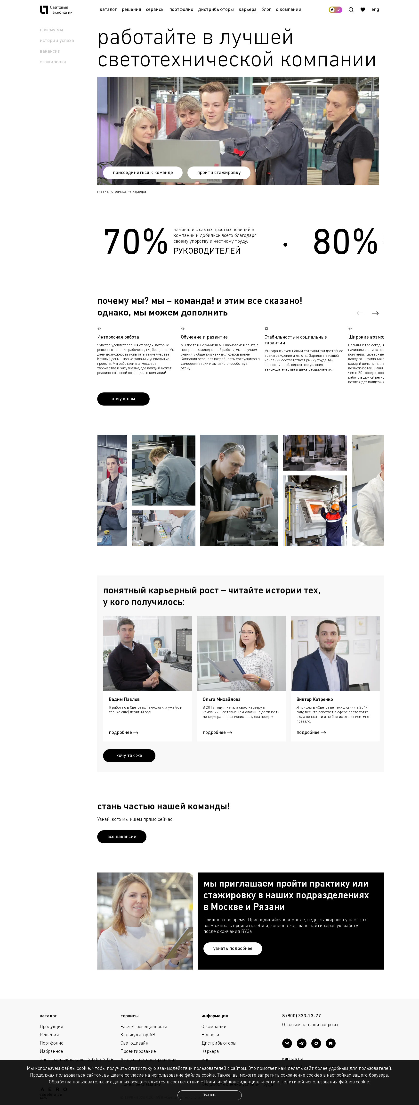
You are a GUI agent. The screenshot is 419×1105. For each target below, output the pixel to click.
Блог (266, 9)
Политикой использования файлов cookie (325, 1082)
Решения (131, 9)
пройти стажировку (219, 172)
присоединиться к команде (143, 172)
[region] (288, 926)
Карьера (248, 9)
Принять (209, 1095)
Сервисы (155, 9)
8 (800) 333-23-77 (301, 1016)
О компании (288, 9)
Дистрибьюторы (216, 9)
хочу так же (129, 755)
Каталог (108, 9)
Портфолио (181, 9)
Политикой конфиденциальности (239, 1082)
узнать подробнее (232, 948)
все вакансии (122, 836)
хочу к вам (123, 399)
